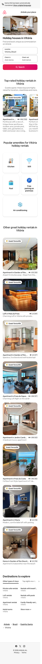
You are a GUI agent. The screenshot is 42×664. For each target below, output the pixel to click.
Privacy (16, 653)
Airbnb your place (28, 12)
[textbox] (11, 60)
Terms (24, 653)
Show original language (22, 5)
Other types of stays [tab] (11, 581)
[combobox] (20, 51)
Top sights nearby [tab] (29, 581)
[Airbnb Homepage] (4, 12)
